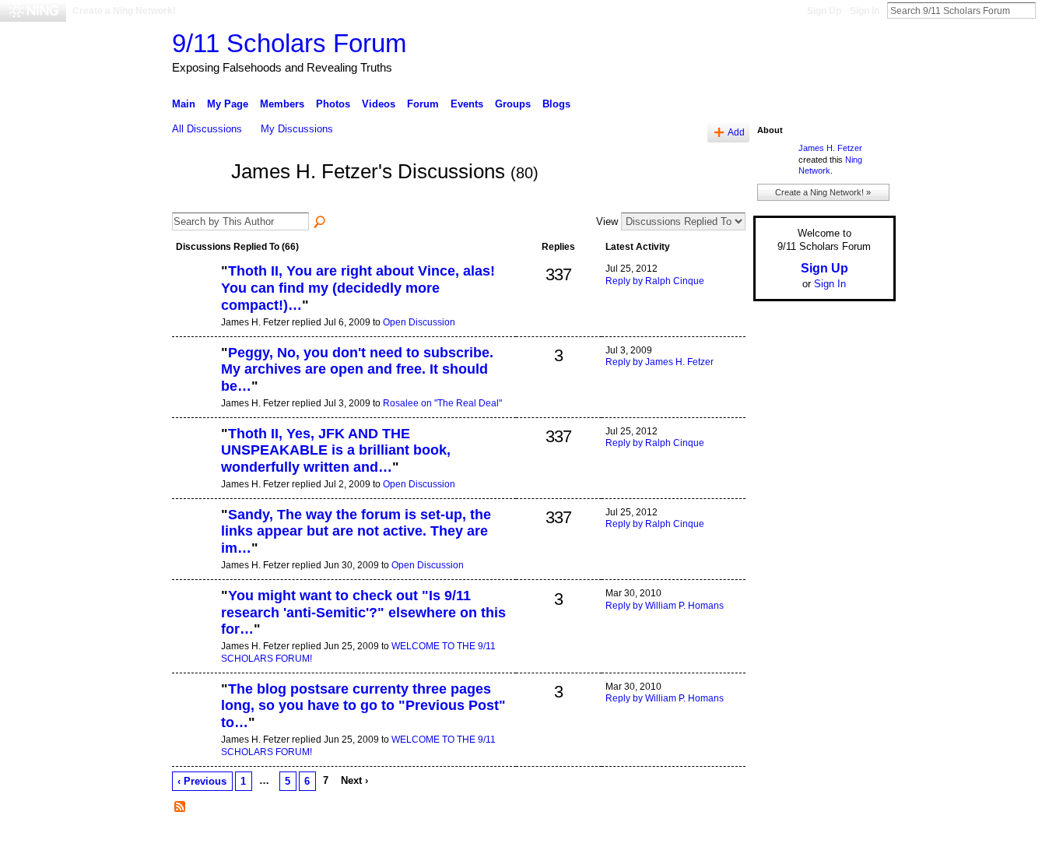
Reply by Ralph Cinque (654, 281)
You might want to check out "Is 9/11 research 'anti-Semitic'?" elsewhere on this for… (363, 612)
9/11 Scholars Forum (289, 43)
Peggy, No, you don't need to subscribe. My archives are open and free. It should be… (357, 369)
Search (1048, 10)
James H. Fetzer (830, 148)
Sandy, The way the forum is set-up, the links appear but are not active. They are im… (356, 531)
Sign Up (824, 10)
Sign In (864, 10)
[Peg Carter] (194, 379)
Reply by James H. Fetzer (659, 362)
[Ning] (33, 11)
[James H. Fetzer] (197, 200)
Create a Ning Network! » (823, 192)
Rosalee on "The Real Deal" (442, 403)
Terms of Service (861, 843)
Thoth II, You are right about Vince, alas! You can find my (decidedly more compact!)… (358, 287)
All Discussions (207, 129)
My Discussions (297, 129)
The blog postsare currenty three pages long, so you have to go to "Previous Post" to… (363, 705)
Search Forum (321, 223)
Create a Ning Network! (124, 10)
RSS (181, 807)
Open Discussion (419, 322)
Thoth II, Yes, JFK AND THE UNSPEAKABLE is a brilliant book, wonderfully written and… (336, 450)
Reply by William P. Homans (664, 605)
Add (736, 132)
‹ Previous (201, 781)
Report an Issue (780, 843)
